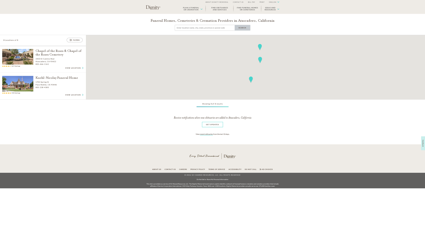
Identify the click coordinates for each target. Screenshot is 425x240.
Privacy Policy (197, 169)
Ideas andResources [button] (270, 9)
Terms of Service (216, 169)
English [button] (272, 2)
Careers (183, 169)
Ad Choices (267, 169)
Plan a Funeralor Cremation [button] (191, 9)
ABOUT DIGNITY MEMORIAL (216, 2)
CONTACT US (238, 2)
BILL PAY (251, 2)
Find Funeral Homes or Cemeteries (247, 9)
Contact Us (170, 169)
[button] (273, 2)
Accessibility (235, 169)
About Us (156, 169)
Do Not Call (251, 169)
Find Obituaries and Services (219, 9)
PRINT (262, 2)
